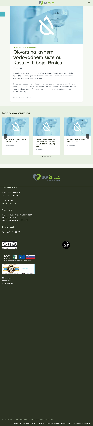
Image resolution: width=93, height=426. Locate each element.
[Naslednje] (87, 136)
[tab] (42, 156)
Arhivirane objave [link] (28, 423)
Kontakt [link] (57, 423)
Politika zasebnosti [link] (68, 423)
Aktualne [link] (17, 423)
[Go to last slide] (5, 136)
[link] (2, 14)
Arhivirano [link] (17, 48)
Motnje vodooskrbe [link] (30, 48)
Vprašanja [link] (49, 423)
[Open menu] (89, 3)
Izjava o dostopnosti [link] (83, 423)
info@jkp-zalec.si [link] (9, 203)
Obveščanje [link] (40, 423)
